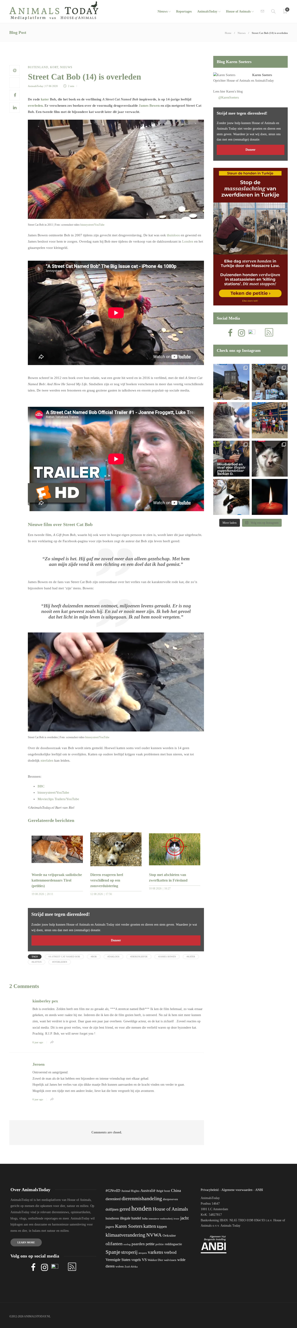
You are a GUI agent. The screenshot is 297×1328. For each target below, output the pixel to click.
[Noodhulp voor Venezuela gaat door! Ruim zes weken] (270, 459)
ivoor (176, 1218)
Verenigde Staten (118, 1260)
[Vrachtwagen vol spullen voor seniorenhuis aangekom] (270, 420)
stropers (143, 1252)
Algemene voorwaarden (236, 1190)
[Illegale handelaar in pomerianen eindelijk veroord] (231, 459)
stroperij (129, 1252)
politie (159, 1244)
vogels (136, 1260)
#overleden (59, 962)
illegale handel (130, 1218)
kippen (162, 1227)
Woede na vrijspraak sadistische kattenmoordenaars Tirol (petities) (57, 880)
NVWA (154, 1235)
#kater (191, 956)
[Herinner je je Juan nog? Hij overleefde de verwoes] (231, 420)
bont (167, 1191)
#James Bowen (167, 956)
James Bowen (149, 105)
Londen (187, 241)
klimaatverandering (125, 1235)
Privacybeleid (210, 1190)
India (145, 1218)
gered (124, 1209)
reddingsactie (173, 1244)
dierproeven (170, 1199)
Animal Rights (130, 1191)
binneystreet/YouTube (92, 224)
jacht (184, 1218)
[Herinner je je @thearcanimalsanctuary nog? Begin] (231, 382)
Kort (54, 67)
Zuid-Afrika (131, 1266)
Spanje (113, 1252)
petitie (150, 1244)
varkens (155, 1252)
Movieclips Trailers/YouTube (58, 799)
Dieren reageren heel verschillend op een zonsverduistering (106, 880)
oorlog (127, 1244)
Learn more (26, 1242)
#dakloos (113, 956)
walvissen (170, 1260)
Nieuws (163, 11)
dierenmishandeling (142, 1198)
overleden (35, 105)
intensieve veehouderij (160, 1218)
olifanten (114, 1243)
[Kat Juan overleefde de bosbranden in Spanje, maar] (231, 497)
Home (228, 33)
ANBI (259, 1190)
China (176, 1190)
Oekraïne (169, 1235)
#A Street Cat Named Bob (64, 956)
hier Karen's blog (231, 91)
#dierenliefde (139, 956)
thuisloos (173, 235)
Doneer (116, 940)
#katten (37, 962)
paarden (138, 1244)
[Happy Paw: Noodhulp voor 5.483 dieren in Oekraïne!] (270, 382)
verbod (170, 1252)
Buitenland (38, 67)
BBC (41, 786)
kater (45, 99)
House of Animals (238, 11)
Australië (147, 1190)
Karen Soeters (262, 75)
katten (149, 1226)
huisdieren (112, 1218)
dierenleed (113, 1199)
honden (141, 1208)
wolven (120, 1266)
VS (144, 1259)
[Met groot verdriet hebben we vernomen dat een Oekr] (270, 497)
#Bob (94, 956)
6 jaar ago (37, 1042)
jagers (110, 1227)
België (159, 1191)
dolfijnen (112, 1209)
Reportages (184, 11)
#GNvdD (113, 1190)
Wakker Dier (155, 1260)
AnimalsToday (35, 86)
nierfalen (47, 760)
